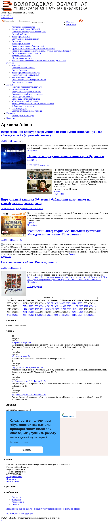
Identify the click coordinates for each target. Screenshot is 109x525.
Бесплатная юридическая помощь (27, 111)
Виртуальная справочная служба (26, 92)
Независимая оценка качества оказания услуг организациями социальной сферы (43, 509)
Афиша (57, 191)
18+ (48, 165)
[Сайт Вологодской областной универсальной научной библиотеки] (44, 10)
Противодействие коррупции (19, 513)
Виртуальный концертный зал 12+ (27, 367)
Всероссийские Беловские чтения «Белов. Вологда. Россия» (39, 60)
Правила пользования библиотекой (28, 46)
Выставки (16, 497)
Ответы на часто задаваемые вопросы (29, 32)
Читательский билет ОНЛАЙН (26, 29)
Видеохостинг (12, 481)
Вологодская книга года (23, 116)
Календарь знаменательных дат (26, 72)
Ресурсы (10, 63)
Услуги (9, 84)
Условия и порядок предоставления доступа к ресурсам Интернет (41, 51)
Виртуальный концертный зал (25, 39)
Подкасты (16, 41)
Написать (26, 450)
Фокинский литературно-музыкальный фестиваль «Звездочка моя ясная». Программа (64, 232)
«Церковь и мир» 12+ (21, 342)
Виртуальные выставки (22, 82)
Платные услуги (19, 108)
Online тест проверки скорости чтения (29, 80)
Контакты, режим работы (23, 27)
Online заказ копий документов (26, 99)
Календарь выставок (21, 44)
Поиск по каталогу (25, 21)
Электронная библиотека (23, 68)
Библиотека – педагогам (23, 106)
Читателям (71, 24)
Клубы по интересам (21, 56)
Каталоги (16, 65)
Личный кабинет (19, 34)
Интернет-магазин (20, 89)
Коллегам (10, 118)
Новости (41, 165)
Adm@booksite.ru (14, 476)
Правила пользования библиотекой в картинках (33, 48)
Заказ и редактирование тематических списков (33, 104)
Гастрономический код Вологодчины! (29, 262)
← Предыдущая (34, 286)
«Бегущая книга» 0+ (21, 356)
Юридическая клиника (22, 58)
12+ (23, 141)
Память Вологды (19, 70)
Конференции (18, 502)
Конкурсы (11, 113)
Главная (70, 22)
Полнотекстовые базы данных (25, 75)
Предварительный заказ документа (27, 94)
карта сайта (6, 15)
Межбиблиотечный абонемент (25, 101)
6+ (21, 268)
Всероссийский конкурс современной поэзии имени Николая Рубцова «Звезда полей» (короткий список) (51, 133)
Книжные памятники (21, 77)
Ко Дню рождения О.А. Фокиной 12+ (29, 381)
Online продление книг (22, 96)
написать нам (7, 17)
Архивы (10, 410)
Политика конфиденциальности (26, 53)
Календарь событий (21, 36)
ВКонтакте (11, 479)
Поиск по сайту (9, 21)
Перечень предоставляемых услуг (27, 87)
